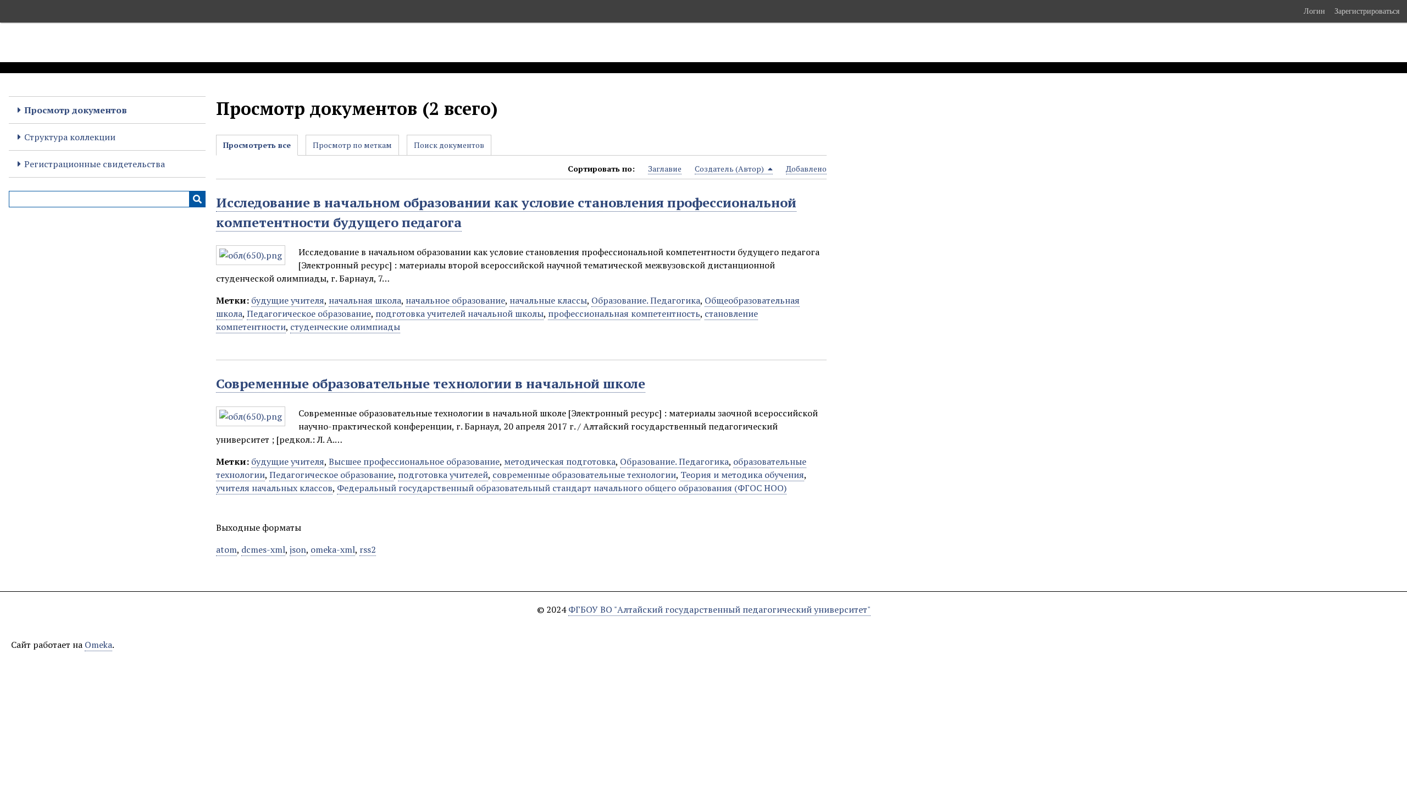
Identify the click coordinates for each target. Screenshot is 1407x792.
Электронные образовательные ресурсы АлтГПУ (205, 42)
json (298, 549)
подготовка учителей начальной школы (459, 313)
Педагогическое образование (309, 313)
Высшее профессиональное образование (414, 461)
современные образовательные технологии (584, 475)
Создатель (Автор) (730, 168)
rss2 (367, 549)
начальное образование (455, 300)
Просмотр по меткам (352, 145)
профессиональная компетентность (624, 313)
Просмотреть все (257, 145)
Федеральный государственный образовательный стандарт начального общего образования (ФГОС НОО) (561, 488)
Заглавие (665, 168)
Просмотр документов (75, 110)
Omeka (98, 645)
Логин (1314, 11)
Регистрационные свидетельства (94, 164)
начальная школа (365, 300)
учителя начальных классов (274, 488)
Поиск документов (449, 145)
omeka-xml (333, 549)
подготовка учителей (443, 475)
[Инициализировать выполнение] (197, 199)
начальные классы (548, 300)
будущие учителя (287, 300)
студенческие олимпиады (345, 327)
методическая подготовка (560, 461)
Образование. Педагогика (645, 300)
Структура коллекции (69, 137)
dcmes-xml (263, 549)
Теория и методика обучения (742, 475)
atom (226, 549)
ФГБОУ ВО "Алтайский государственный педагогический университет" (719, 609)
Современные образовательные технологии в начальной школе (430, 383)
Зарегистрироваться (1366, 11)
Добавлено (806, 168)
